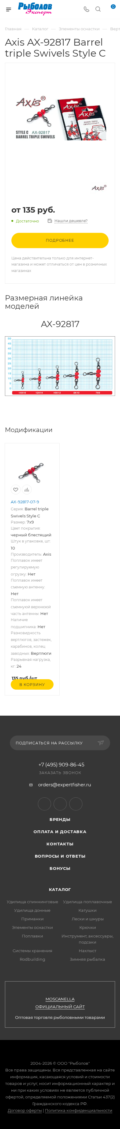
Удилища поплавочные (87, 901)
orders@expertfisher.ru (64, 785)
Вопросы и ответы (60, 856)
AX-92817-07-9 (25, 501)
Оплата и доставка (60, 831)
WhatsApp (75, 803)
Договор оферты (25, 1110)
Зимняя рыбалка (87, 959)
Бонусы (60, 868)
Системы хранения (32, 950)
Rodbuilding (32, 959)
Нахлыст (87, 950)
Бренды (60, 819)
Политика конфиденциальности (78, 1110)
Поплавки (32, 935)
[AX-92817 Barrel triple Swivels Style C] (60, 117)
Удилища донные (32, 910)
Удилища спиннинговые (32, 901)
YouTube (60, 803)
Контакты (59, 843)
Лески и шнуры (88, 918)
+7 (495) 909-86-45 (61, 764)
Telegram (44, 803)
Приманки (32, 918)
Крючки (87, 927)
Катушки (87, 910)
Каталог (60, 889)
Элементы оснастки (32, 927)
